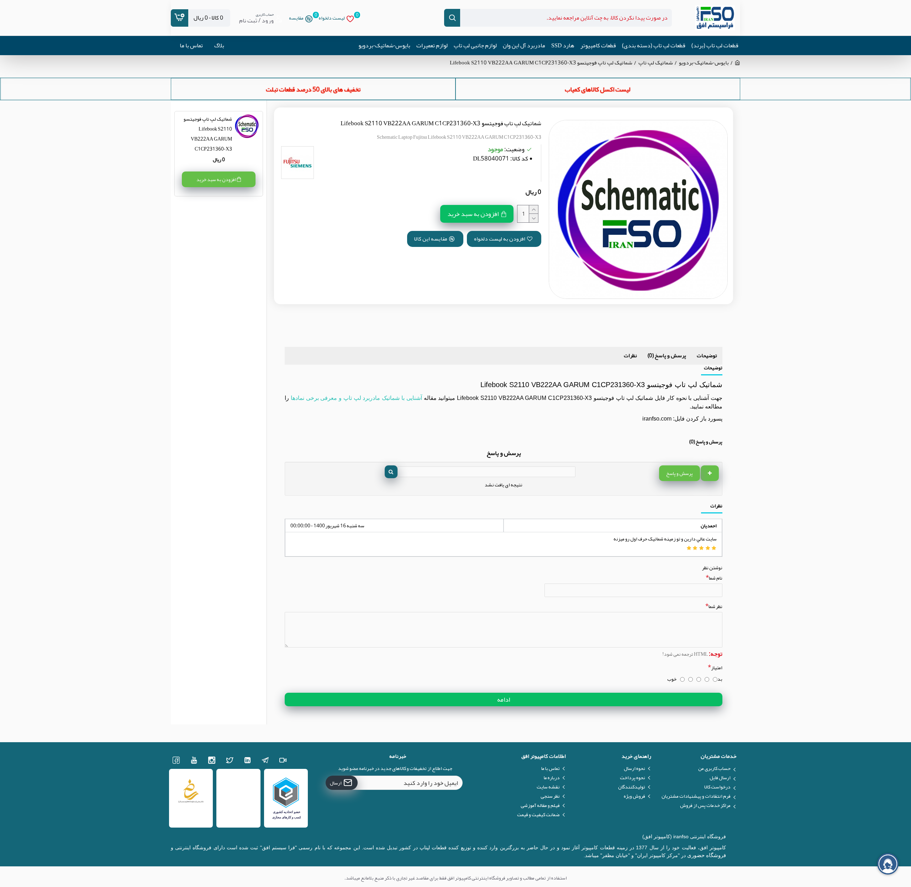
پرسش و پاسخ (679, 473)
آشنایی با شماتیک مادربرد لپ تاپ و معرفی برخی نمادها (356, 398)
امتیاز (716, 667)
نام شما (715, 578)
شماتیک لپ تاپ (655, 63)
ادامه (503, 699)
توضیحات (707, 355)
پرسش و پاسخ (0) (667, 355)
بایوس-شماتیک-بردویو (704, 63)
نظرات (630, 355)
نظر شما (715, 606)
